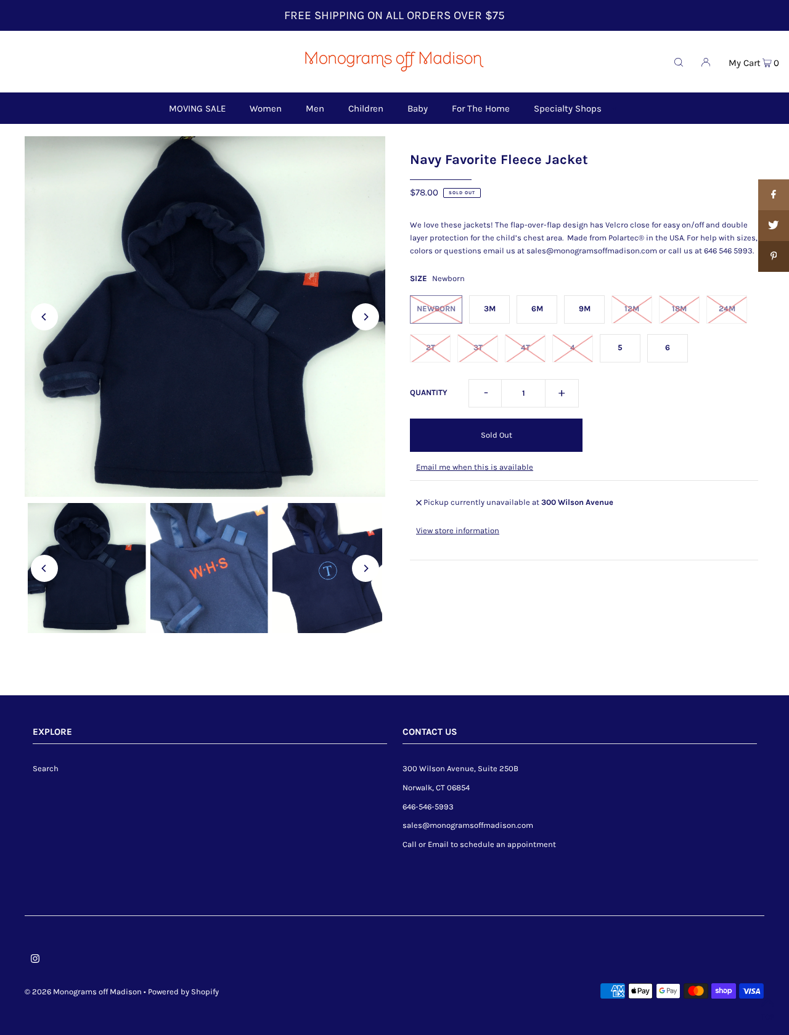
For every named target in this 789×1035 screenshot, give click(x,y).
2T (430, 347)
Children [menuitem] (365, 108)
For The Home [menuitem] (481, 108)
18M (679, 308)
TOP (767, 1016)
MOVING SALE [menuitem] (197, 108)
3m (490, 308)
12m (631, 308)
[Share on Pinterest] (773, 256)
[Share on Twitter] (773, 225)
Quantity (429, 392)
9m (585, 308)
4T (525, 347)
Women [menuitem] (266, 108)
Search (46, 768)
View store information (457, 530)
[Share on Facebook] (773, 194)
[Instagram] (35, 960)
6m (537, 308)
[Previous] (44, 316)
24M (727, 308)
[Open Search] (679, 62)
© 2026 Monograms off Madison (83, 991)
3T (478, 347)
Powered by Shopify (183, 991)
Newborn (436, 308)
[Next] (365, 316)
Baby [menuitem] (417, 108)
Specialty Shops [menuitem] (568, 108)
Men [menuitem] (315, 108)
